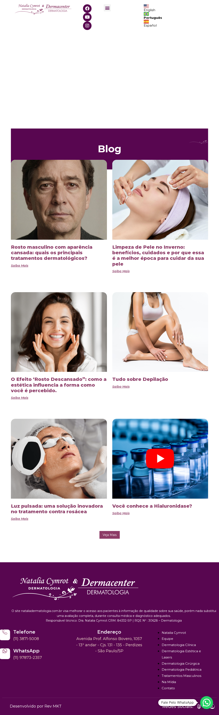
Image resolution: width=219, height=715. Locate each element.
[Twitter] (199, 706)
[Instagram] (87, 25)
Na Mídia (169, 682)
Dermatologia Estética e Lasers (181, 654)
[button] (107, 7)
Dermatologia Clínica (179, 645)
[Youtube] (87, 17)
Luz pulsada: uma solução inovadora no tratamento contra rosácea (57, 509)
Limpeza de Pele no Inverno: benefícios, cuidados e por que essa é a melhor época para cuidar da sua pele (158, 255)
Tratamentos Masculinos (181, 676)
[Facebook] (87, 8)
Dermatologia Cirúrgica (181, 663)
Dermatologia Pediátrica (181, 669)
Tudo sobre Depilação (140, 379)
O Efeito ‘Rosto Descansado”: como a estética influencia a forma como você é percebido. (59, 384)
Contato (168, 688)
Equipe (167, 639)
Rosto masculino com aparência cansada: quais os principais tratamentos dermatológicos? (51, 252)
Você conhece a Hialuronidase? (152, 506)
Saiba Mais (19, 265)
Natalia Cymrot (174, 633)
